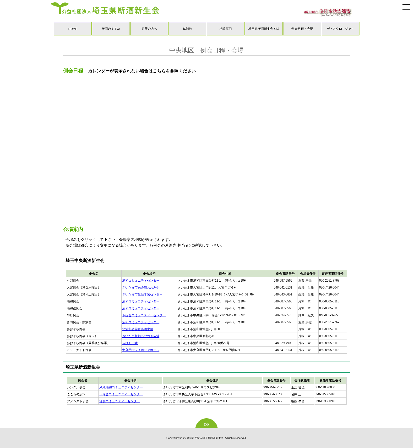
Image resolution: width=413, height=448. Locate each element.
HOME (72, 28)
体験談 (187, 28)
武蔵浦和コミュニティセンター (121, 387)
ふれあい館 (130, 343)
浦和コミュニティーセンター (119, 401)
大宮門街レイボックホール (140, 350)
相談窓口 (225, 28)
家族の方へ (149, 28)
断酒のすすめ (111, 28)
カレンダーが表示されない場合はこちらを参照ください (142, 70)
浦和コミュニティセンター (140, 280)
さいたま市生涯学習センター (142, 294)
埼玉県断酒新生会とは (263, 28)
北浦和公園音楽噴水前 (137, 329)
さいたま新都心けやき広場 (140, 336)
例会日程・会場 (302, 28)
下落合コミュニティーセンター (144, 315)
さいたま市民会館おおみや (140, 287)
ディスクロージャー (340, 28)
